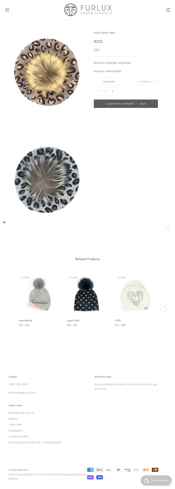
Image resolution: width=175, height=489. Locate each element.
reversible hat (25, 320)
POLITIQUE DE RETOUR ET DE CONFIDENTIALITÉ (35, 442)
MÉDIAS (13, 419)
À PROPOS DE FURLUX (21, 413)
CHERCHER (15, 424)
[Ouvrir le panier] (168, 10)
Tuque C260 (73, 320)
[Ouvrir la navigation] (7, 9)
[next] (164, 307)
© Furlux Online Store (18, 469)
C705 (118, 320)
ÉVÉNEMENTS (16, 430)
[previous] (11, 307)
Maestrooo (30, 474)
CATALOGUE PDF (18, 436)
